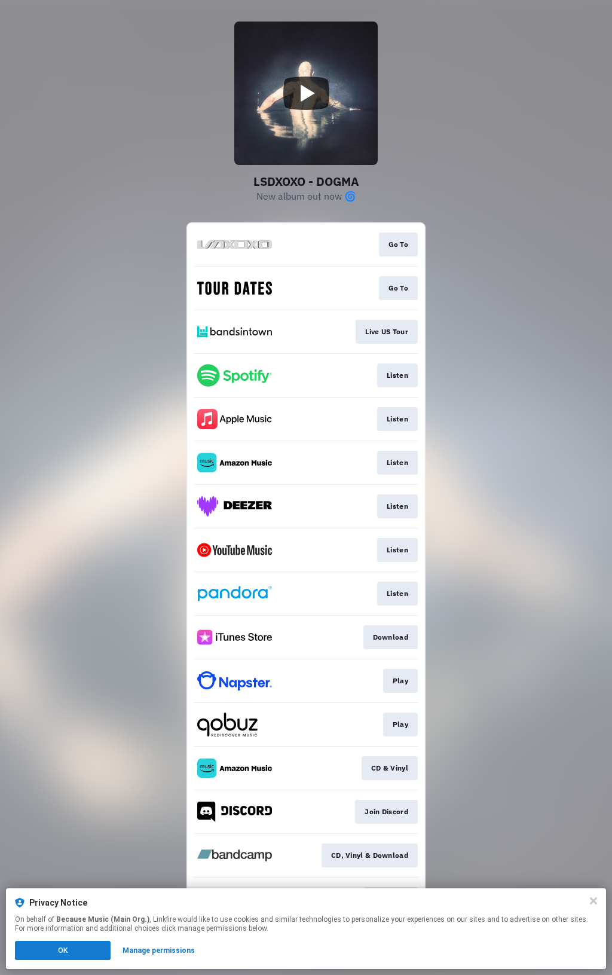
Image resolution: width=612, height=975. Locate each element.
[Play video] (306, 93)
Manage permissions (159, 950)
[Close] (593, 900)
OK (63, 950)
